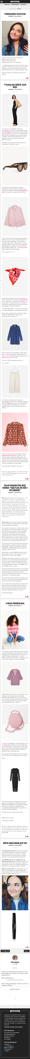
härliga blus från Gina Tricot (9, 455)
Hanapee (10, 16)
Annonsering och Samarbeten (11, 1032)
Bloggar (23, 4)
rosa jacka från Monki (21, 246)
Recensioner (15, 4)
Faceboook (8, 1049)
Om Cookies (7, 1039)
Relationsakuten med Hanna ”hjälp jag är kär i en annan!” (15, 488)
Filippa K (9, 403)
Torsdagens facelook (15, 14)
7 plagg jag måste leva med (15, 86)
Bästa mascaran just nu (15, 843)
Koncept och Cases (9, 1036)
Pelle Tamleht (19, 1027)
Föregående (5, 951)
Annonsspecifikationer (9, 1034)
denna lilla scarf (24, 300)
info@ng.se (11, 1047)
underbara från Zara (6, 356)
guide (22, 66)
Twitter (7, 1051)
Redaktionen (7, 1037)
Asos (5, 354)
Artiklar (7, 4)
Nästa (26, 951)
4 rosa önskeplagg (15, 603)
